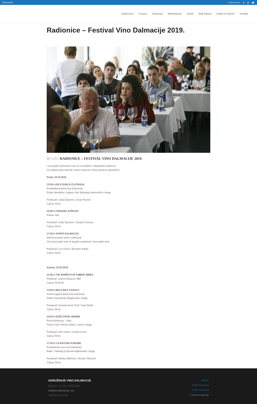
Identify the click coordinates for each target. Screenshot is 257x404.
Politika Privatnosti (200, 385)
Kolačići (205, 380)
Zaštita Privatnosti (200, 390)
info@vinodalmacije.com (61, 390)
